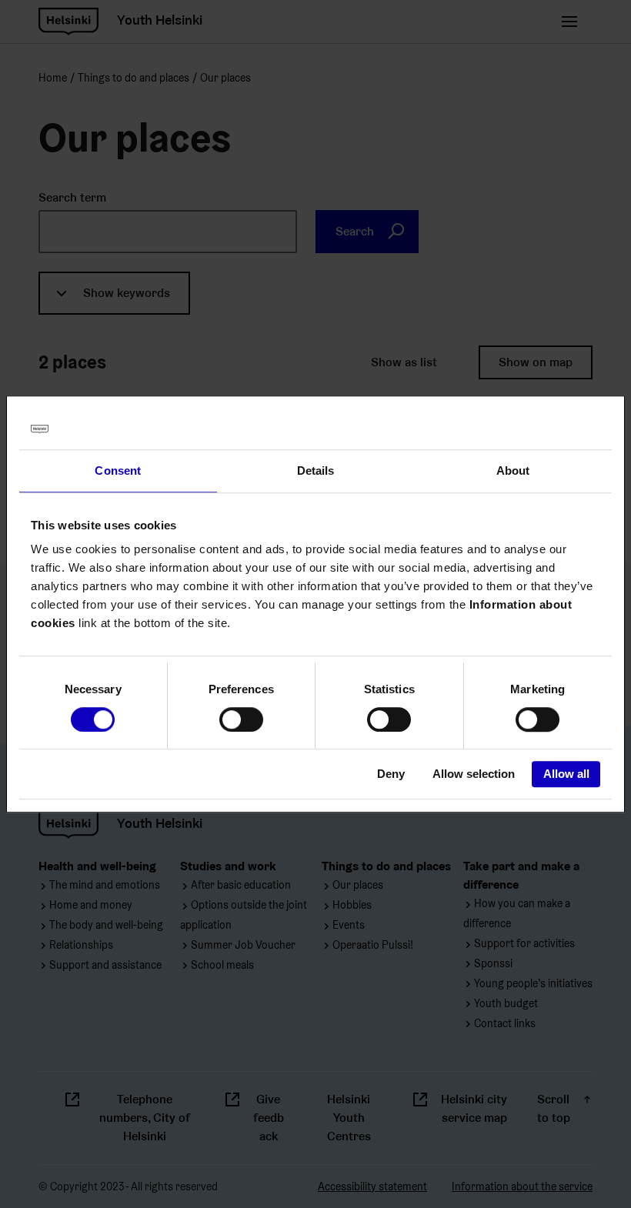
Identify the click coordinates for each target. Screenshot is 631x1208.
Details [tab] (316, 470)
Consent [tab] (118, 470)
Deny (391, 774)
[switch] (241, 719)
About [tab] (513, 470)
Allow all (566, 774)
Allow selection (473, 774)
